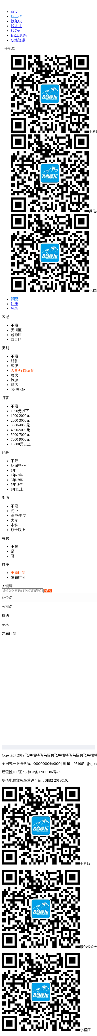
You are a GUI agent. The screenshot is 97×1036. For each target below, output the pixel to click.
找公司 (16, 31)
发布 (14, 299)
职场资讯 (18, 40)
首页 (14, 12)
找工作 (16, 16)
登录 (14, 308)
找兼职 (16, 21)
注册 (14, 304)
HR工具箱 (19, 35)
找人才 (16, 26)
